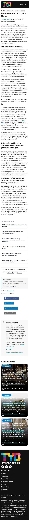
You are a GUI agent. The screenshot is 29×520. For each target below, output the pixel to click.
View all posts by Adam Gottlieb (14, 352)
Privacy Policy (5, 478)
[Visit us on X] (6, 466)
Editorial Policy (5, 487)
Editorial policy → (14, 286)
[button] (22, 4)
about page (19, 272)
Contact (3, 473)
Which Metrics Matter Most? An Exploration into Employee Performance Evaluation (13, 240)
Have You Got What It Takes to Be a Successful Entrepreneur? (12, 254)
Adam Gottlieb (7, 19)
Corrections (4, 489)
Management (10, 290)
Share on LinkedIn (12, 308)
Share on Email (11, 313)
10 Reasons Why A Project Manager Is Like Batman (14, 225)
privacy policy (5, 516)
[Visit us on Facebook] (2, 466)
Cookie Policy (13, 516)
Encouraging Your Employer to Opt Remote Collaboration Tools (14, 261)
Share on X (10, 303)
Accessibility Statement (7, 481)
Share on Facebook (12, 298)
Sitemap (3, 484)
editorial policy (10, 272)
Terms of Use (5, 476)
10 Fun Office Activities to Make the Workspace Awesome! (12, 232)
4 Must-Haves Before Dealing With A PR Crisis (13, 247)
